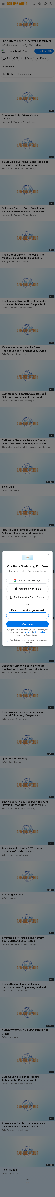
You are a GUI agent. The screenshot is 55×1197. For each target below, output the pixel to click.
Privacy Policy (39, 632)
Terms (26, 632)
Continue (27, 624)
